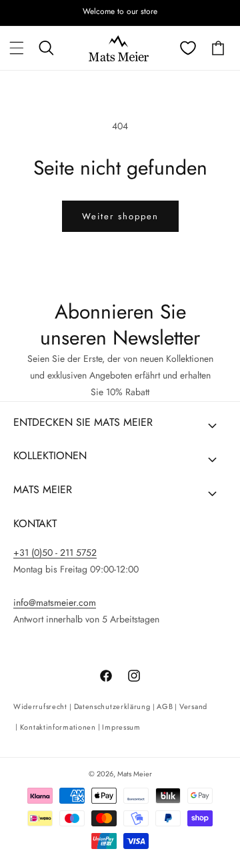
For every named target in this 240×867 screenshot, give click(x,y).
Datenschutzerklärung (112, 706)
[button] (16, 48)
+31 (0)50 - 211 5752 (55, 552)
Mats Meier (134, 773)
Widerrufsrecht (40, 706)
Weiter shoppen (120, 216)
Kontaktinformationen (58, 727)
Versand (193, 706)
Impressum (121, 727)
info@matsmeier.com (54, 602)
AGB (165, 706)
